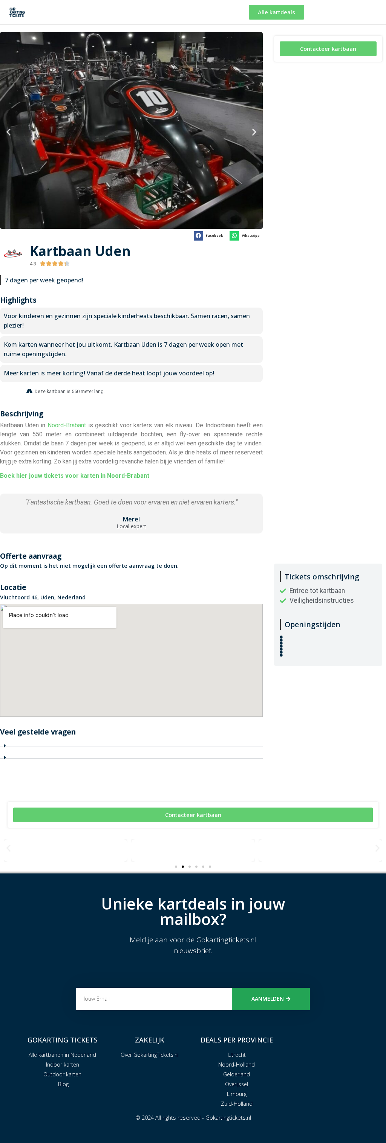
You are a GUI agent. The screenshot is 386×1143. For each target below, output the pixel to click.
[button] (8, 131)
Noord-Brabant (66, 425)
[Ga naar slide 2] (183, 867)
